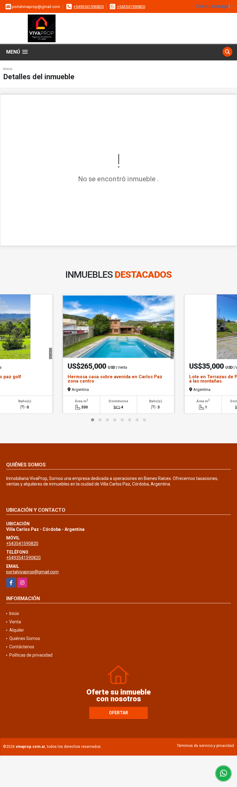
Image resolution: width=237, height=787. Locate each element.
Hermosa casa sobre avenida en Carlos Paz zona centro (115, 379)
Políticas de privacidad (30, 655)
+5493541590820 (88, 6)
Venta (15, 621)
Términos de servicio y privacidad (205, 746)
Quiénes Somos (24, 638)
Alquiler (16, 630)
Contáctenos (21, 646)
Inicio (7, 69)
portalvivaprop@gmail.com (32, 571)
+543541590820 (131, 6)
